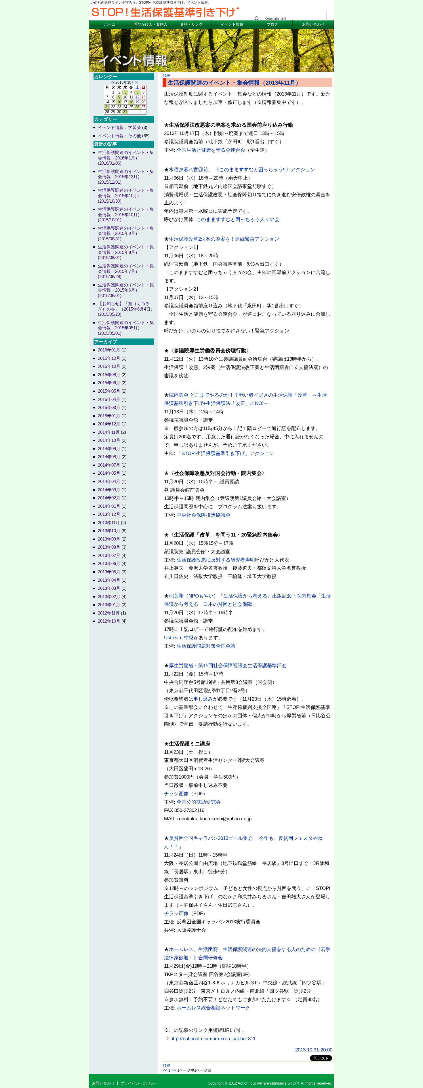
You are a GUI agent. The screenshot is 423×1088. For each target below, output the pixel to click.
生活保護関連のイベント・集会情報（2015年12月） (126, 176)
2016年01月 (109, 349)
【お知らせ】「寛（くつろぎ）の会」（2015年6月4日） (126, 309)
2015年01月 (109, 415)
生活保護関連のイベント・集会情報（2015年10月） (126, 214)
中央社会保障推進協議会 (203, 515)
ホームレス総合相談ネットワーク (213, 1008)
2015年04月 (109, 399)
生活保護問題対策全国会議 (206, 646)
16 (119, 102)
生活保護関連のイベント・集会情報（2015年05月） (126, 328)
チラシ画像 (176, 793)
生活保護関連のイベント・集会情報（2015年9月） (126, 233)
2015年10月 (109, 366)
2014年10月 (109, 440)
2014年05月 (109, 473)
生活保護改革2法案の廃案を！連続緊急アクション (224, 239)
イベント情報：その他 (119, 135)
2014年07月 (109, 465)
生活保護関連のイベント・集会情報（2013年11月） (234, 82)
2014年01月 (109, 506)
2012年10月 (109, 621)
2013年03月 (109, 588)
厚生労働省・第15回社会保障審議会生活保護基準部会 (228, 665)
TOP (166, 75)
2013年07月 (109, 555)
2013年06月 (109, 563)
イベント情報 (232, 24)
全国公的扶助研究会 (199, 802)
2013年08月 (109, 547)
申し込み (203, 699)
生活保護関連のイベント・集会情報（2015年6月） (126, 290)
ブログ (272, 24)
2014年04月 (109, 481)
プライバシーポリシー (139, 1083)
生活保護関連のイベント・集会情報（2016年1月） (126, 158)
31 (125, 112)
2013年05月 (109, 571)
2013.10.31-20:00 (313, 1050)
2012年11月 (109, 612)
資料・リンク (191, 24)
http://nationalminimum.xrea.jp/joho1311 (213, 1038)
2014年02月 (109, 497)
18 (131, 102)
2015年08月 (109, 374)
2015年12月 (109, 358)
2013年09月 (109, 539)
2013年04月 (109, 580)
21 (107, 107)
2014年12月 (109, 423)
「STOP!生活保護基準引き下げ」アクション (225, 453)
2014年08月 (109, 456)
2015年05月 (109, 391)
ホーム (109, 24)
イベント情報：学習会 (119, 127)
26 (137, 107)
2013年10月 (109, 530)
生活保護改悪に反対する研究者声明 (216, 560)
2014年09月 (109, 448)
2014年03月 (109, 489)
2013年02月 (109, 596)
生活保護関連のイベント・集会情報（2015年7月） (126, 271)
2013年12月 (109, 514)
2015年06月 (109, 382)
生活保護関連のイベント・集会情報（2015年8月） (126, 252)
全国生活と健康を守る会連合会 (211, 150)
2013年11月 (109, 522)
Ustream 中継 (179, 637)
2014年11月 (109, 432)
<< (165, 1070)
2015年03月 (109, 407)
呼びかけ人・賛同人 (150, 24)
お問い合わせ (313, 24)
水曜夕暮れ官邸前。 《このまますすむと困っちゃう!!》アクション (242, 169)
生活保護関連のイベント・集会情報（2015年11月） (126, 195)
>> (174, 1070)
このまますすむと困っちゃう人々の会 (237, 219)
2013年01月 (109, 604)
